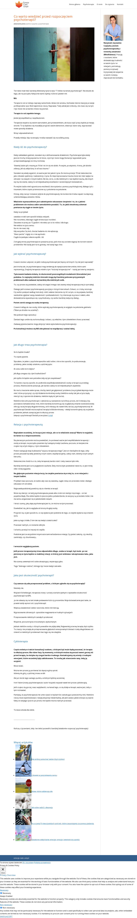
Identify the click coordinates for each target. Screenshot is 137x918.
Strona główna (74, 4)
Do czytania (109, 4)
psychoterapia (44, 24)
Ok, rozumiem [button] (28, 862)
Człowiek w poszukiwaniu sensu (44, 775)
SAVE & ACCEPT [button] (6, 916)
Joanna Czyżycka (31, 24)
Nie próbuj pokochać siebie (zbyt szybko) (48, 759)
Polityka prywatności (42, 862)
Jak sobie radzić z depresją (42, 807)
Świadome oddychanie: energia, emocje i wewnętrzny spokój (55, 839)
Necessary (7, 893)
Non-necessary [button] (6, 905)
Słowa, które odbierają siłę (42, 791)
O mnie (99, 4)
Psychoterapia (88, 4)
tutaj (50, 415)
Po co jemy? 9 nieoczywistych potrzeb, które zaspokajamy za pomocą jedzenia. (62, 823)
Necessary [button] (4, 890)
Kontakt (120, 4)
